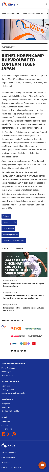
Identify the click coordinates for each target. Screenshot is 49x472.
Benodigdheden (8, 390)
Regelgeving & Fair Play (11, 411)
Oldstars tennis (7, 375)
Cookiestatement (8, 458)
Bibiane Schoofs (9, 222)
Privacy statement (9, 452)
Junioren (5, 425)
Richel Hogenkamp (10, 234)
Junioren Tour (7, 429)
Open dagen (6, 372)
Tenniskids (6, 422)
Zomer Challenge (8, 368)
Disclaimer (6, 463)
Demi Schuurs (8, 228)
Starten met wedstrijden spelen (14, 393)
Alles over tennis (9, 13)
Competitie (6, 404)
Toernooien (6, 407)
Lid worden (6, 386)
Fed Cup (6, 216)
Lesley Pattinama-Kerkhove (13, 241)
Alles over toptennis (31, 13)
